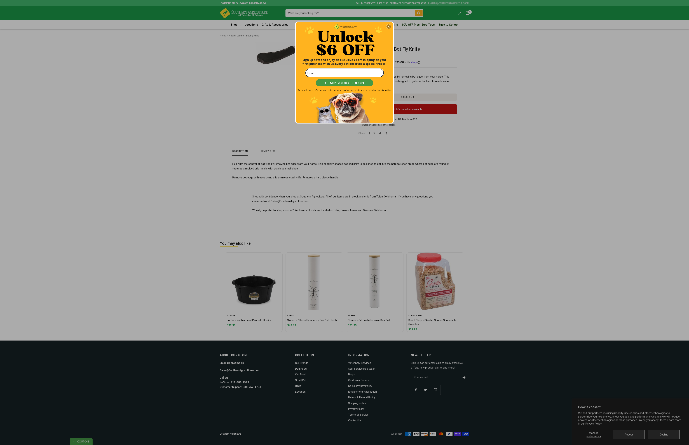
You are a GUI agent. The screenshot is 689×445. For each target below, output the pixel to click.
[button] (388, 26)
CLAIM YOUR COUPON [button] (344, 83)
